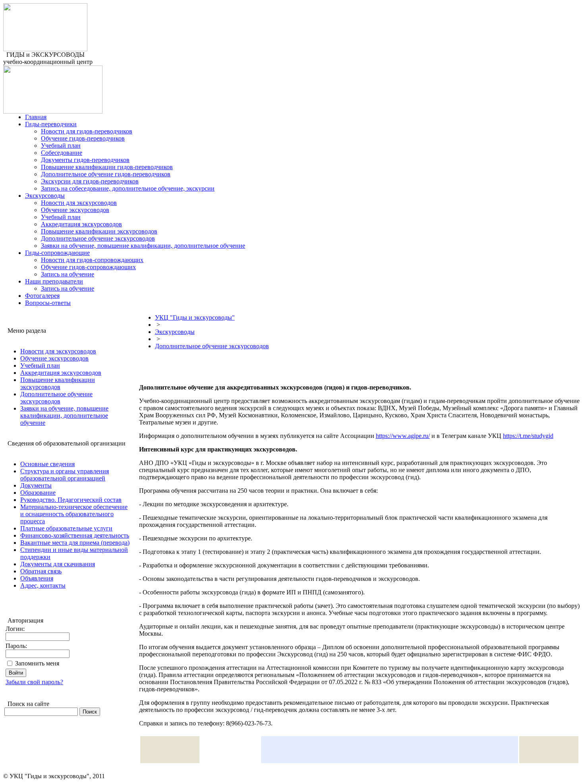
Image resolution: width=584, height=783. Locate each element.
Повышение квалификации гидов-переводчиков (107, 167)
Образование (38, 492)
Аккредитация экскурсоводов (81, 224)
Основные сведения (47, 464)
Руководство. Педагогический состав (71, 499)
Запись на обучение (67, 274)
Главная (35, 117)
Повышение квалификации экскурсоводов (99, 231)
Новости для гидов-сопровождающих (92, 259)
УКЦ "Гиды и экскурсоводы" (195, 317)
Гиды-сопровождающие (57, 252)
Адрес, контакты (43, 585)
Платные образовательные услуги (66, 528)
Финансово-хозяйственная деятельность (74, 535)
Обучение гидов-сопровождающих (88, 267)
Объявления (36, 578)
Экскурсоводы (45, 195)
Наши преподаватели (54, 281)
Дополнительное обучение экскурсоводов (98, 238)
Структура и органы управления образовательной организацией (64, 475)
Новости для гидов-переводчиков (86, 131)
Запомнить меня (37, 663)
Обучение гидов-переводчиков (83, 138)
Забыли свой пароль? (34, 682)
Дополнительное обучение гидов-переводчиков (105, 174)
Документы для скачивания (57, 564)
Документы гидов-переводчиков (85, 159)
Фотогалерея (42, 295)
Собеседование (61, 152)
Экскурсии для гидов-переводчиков (90, 181)
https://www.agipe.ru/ (403, 435)
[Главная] (45, 49)
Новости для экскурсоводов (79, 202)
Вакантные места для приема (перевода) (75, 542)
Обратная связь (41, 571)
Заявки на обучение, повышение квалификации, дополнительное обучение (143, 245)
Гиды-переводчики (51, 124)
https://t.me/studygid (528, 435)
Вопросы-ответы (48, 302)
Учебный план (61, 145)
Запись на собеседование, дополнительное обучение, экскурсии (128, 188)
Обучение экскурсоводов (75, 209)
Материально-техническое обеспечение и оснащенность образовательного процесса (74, 514)
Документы (36, 485)
